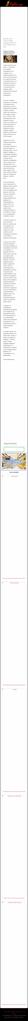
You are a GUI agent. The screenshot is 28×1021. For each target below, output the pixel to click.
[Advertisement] (14, 23)
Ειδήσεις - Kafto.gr (14, 3)
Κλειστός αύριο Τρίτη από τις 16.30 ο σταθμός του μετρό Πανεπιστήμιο (14, 578)
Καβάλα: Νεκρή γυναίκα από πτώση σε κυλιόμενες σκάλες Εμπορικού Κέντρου (14, 1004)
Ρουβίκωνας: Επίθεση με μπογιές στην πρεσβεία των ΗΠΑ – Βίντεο (14, 898)
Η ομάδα (13, 1011)
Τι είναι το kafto (6, 1011)
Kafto (12, 1015)
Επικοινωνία (19, 1011)
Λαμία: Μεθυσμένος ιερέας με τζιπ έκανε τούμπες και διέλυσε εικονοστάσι (14, 791)
